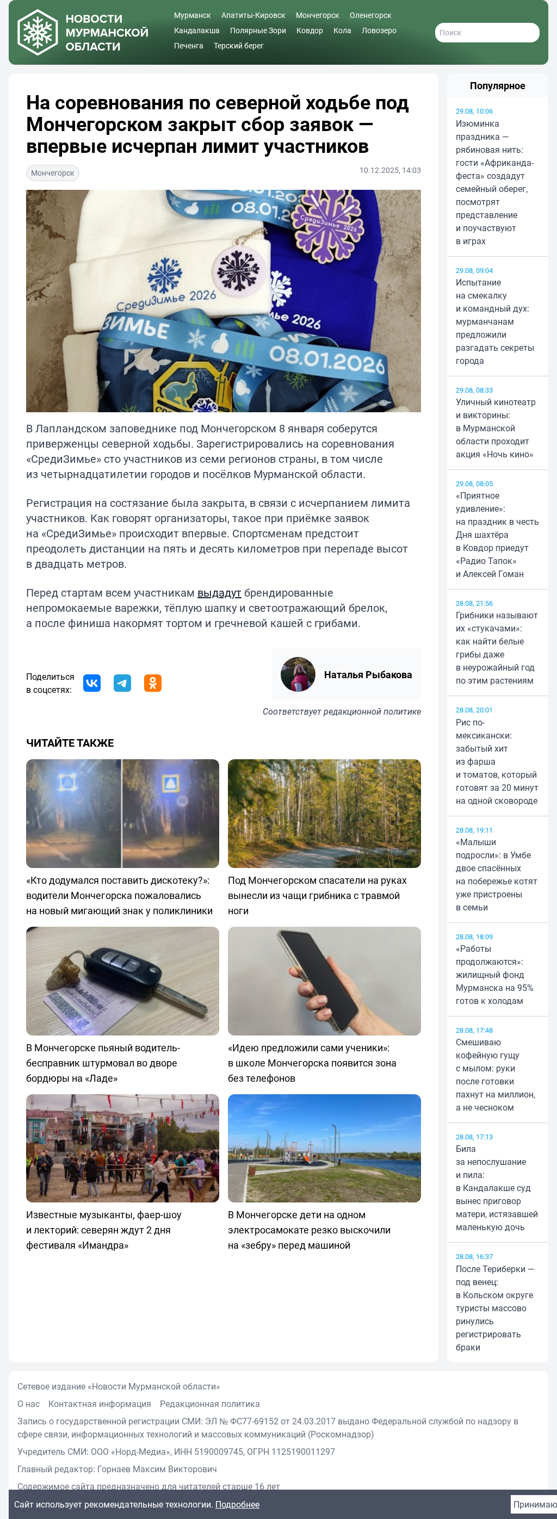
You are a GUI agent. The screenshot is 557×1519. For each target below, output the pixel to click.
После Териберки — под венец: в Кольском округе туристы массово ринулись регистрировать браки (495, 1308)
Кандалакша (197, 30)
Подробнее (237, 1504)
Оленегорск (371, 15)
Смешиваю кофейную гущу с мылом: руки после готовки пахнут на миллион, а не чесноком (495, 1074)
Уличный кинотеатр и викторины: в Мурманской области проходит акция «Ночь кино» (496, 428)
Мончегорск (317, 15)
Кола (342, 30)
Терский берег (239, 45)
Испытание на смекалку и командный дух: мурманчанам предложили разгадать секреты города (495, 321)
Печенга (188, 45)
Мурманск (192, 15)
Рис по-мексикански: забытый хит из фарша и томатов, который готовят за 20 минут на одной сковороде (497, 761)
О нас (28, 1404)
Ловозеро (379, 30)
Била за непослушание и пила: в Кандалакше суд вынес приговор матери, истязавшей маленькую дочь (497, 1188)
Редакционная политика (210, 1404)
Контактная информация (99, 1404)
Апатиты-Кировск (253, 15)
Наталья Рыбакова (368, 674)
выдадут (219, 592)
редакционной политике (372, 711)
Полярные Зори (258, 30)
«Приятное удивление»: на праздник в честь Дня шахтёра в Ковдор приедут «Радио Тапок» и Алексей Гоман (497, 534)
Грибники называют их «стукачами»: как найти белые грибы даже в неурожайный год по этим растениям (497, 647)
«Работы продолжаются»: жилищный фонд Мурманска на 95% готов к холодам (495, 975)
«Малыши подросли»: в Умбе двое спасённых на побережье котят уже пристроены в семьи (496, 874)
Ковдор (309, 30)
